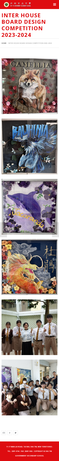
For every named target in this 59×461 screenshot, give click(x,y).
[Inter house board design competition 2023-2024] (4, 432)
